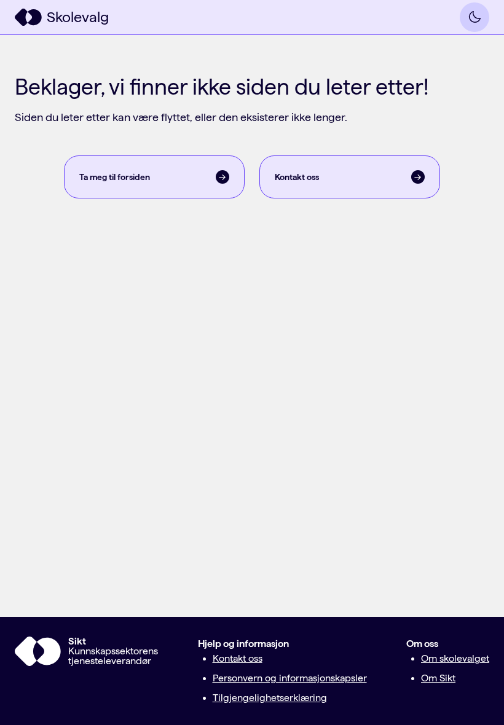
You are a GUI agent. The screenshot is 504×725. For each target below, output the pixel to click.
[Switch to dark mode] (474, 17)
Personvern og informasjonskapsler (290, 678)
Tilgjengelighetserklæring (270, 697)
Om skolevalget (455, 658)
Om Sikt (438, 678)
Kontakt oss (237, 658)
